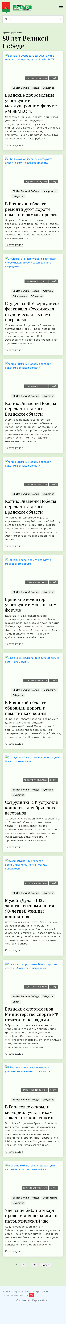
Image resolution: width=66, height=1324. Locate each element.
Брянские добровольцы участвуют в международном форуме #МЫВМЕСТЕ (31, 103)
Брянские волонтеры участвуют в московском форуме (31, 604)
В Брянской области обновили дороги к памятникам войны (26, 707)
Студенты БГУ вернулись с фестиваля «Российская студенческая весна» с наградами (32, 311)
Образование (20, 296)
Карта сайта (39, 1300)
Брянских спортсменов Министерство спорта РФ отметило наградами (31, 1014)
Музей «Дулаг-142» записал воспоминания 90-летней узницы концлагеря (29, 908)
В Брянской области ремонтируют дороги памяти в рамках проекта (32, 209)
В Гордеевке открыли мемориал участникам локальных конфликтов (29, 1112)
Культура (48, 290)
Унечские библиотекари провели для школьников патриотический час (31, 1215)
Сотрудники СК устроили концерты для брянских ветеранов (31, 807)
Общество (48, 87)
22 (34, 1265)
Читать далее (14, 145)
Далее (45, 1265)
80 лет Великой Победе (26, 87)
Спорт (16, 1001)
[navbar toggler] (61, 7)
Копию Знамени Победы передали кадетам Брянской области (30, 408)
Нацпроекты (50, 191)
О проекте (22, 1300)
